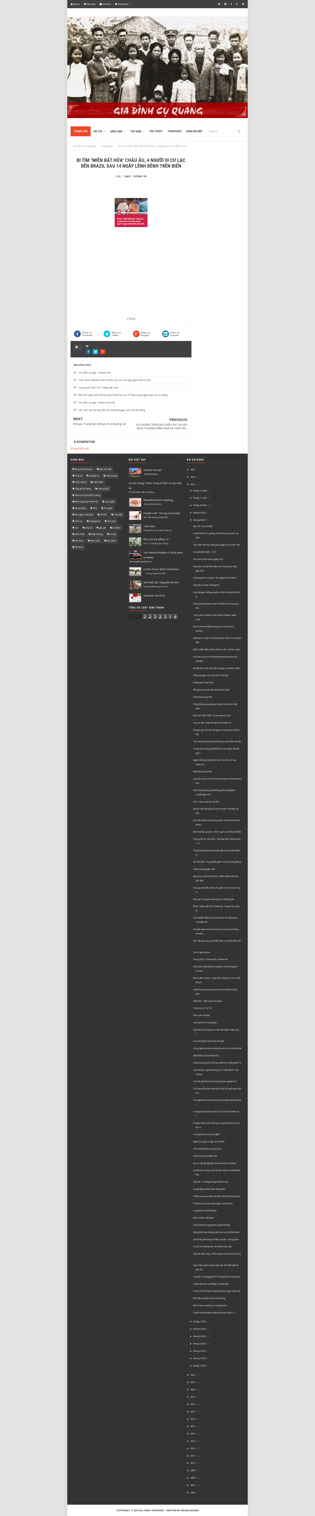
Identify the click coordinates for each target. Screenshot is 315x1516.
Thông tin (140, 176)
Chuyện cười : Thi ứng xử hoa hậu (161, 513)
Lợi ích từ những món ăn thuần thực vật (212, 1246)
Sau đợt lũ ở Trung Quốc (205, 1022)
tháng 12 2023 (200, 490)
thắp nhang (97, 534)
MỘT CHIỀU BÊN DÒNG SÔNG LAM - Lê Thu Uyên (216, 649)
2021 (192, 1382)
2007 (192, 1485)
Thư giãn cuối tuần (84, 514)
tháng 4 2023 (199, 1343)
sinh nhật (79, 534)
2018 (192, 1404)
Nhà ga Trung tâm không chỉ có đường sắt (99, 424)
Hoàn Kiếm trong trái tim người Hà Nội (211, 1224)
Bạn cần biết (105, 469)
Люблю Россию (152, 470)
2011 (192, 1455)
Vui (76, 527)
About (76, 4)
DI (87, 346)
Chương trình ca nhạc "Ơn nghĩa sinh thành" (215, 577)
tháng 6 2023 (199, 1328)
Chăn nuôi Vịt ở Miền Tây (205, 1155)
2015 (192, 1426)
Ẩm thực (79, 547)
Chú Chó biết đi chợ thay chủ (207, 1148)
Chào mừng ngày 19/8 (204, 869)
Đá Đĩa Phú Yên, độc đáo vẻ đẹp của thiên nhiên (216, 668)
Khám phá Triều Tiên (203, 682)
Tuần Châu (149, 526)
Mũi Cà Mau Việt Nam (203, 1217)
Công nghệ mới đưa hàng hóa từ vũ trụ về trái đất (217, 1048)
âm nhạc (79, 540)
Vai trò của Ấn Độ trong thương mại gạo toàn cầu (217, 1290)
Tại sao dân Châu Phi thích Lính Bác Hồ (212, 722)
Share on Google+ (145, 334)
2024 (192, 476)
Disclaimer (123, 4)
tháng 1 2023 (199, 1365)
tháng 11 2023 (200, 497)
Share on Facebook (87, 334)
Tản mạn (111, 521)
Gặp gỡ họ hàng (83, 488)
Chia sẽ (78, 475)
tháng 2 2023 (199, 1358)
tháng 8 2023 (199, 519)
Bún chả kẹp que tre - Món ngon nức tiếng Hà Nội (217, 831)
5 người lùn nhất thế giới (205, 1210)
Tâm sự (78, 521)
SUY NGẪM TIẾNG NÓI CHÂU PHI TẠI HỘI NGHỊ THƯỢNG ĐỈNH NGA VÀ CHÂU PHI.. (161, 426)
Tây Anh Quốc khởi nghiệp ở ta (208, 559)
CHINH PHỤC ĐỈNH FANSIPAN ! (161, 569)
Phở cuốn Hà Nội (201, 1015)
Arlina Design (190, 1510)
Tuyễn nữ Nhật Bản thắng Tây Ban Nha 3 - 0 (214, 1312)
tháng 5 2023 (199, 1336)
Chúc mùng (111, 475)
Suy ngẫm (110, 501)
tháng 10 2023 (200, 505)
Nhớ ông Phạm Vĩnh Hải (86, 501)
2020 (192, 1389)
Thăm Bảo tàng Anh (202, 696)
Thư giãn (108, 508)
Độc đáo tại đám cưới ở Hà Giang (209, 1298)
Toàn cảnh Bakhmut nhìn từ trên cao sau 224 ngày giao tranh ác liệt (114, 380)
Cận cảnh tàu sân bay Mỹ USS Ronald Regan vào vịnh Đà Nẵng (111, 410)
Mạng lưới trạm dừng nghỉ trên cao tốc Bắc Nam (216, 1232)
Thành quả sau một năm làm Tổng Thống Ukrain (216, 1196)
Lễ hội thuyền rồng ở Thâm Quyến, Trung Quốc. (216, 1239)
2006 (192, 1492)
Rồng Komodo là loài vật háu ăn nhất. (211, 689)
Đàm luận (95, 540)
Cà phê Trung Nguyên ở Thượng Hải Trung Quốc (216, 1276)
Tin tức (103, 514)
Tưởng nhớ (94, 521)
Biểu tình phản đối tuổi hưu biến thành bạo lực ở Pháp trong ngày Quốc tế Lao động (122, 394)
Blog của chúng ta (83, 469)
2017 (192, 1411)
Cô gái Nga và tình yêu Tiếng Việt (209, 1188)
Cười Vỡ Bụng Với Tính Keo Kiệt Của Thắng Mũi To (217, 1062)
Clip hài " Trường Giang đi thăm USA (210, 1181)
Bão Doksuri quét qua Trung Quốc (210, 1305)
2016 (192, 1418)
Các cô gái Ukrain (201, 952)
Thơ (95, 508)
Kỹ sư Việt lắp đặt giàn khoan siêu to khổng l (214, 1163)
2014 (192, 1433)
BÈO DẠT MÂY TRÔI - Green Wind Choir (212, 715)
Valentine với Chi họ (154, 595)
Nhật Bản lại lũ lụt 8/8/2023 (206, 1055)
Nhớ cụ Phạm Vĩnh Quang (87, 495)
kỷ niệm (116, 527)
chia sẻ (88, 527)
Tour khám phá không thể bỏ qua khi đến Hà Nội (217, 741)
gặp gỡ (102, 527)
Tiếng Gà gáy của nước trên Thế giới (210, 675)
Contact (106, 4)
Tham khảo (80, 508)
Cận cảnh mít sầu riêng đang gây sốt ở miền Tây (216, 544)
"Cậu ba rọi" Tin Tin (202, 1008)
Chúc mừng (80, 482)
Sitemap (90, 4)
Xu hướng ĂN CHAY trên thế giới (208, 1041)
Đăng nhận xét (80, 448)
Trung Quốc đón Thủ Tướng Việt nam (98, 387)
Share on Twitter (116, 334)
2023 (192, 484)
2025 (192, 469)
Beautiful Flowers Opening (158, 500)
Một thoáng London (202, 771)
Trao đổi (118, 514)
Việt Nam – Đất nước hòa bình (207, 1001)
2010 (192, 1462)
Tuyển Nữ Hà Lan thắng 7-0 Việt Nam (211, 1283)
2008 (192, 1477)
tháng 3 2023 (199, 1351)
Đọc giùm (111, 540)
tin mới (113, 534)
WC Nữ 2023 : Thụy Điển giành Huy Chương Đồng (217, 861)
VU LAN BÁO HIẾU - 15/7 (204, 551)
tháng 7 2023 (199, 1321)
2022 (192, 1374)
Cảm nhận (98, 482)
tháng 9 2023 (199, 512)
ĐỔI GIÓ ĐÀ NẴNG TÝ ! (156, 539)
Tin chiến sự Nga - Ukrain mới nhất (96, 402)
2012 (192, 1448)
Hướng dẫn (103, 488)
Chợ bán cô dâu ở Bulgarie (206, 584)
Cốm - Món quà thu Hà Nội (206, 801)
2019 (192, 1396)
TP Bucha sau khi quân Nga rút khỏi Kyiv (213, 1203)
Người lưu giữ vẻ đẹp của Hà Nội (209, 1141)
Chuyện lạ (94, 475)
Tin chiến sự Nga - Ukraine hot (94, 372)
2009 (192, 1470)
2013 (192, 1440)
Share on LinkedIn (175, 334)
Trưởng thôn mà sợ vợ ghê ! (206, 1134)
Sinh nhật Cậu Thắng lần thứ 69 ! (161, 582)
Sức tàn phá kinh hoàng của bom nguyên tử (214, 1081)
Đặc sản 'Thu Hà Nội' (203, 526)
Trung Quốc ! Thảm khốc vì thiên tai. (210, 959)
